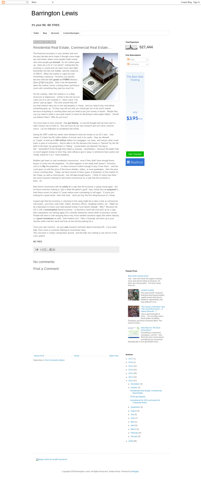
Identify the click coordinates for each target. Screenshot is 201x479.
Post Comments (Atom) (55, 360)
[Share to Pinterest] (53, 249)
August (134, 411)
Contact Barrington (71, 33)
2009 (130, 441)
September (136, 407)
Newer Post (39, 356)
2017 (130, 359)
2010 (130, 381)
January (134, 436)
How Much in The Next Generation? (150, 329)
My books (55, 33)
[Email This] (41, 249)
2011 (130, 377)
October (134, 387)
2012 (130, 373)
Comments (134, 64)
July (133, 414)
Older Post (113, 356)
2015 (130, 362)
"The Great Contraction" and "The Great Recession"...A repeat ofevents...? (153, 309)
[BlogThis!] (44, 249)
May (133, 422)
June (133, 418)
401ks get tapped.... (138, 397)
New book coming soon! (138, 276)
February (135, 433)
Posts (131, 60)
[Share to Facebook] (50, 249)
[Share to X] (47, 249)
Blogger (135, 471)
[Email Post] (37, 249)
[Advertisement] (76, 346)
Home (76, 356)
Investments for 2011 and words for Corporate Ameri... (145, 401)
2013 (130, 370)
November (135, 384)
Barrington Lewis (54, 13)
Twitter (36, 33)
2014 (130, 366)
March (133, 429)
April (133, 425)
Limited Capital (147, 290)
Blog (45, 33)
